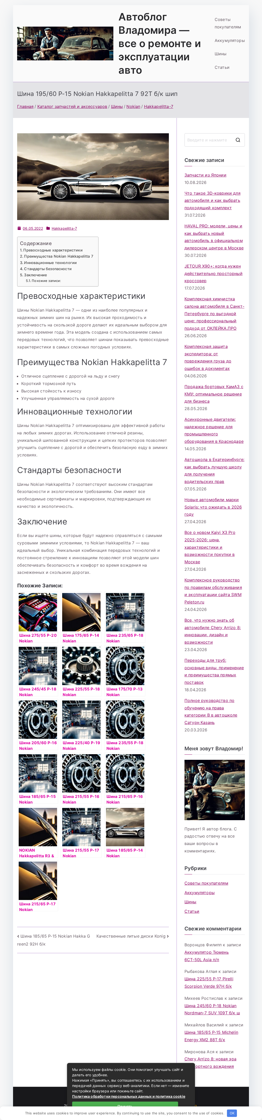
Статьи (222, 67)
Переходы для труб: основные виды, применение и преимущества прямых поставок (214, 671)
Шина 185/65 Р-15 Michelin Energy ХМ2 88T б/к (211, 1036)
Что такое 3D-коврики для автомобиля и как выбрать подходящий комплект (212, 201)
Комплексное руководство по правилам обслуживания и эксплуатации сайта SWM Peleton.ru (213, 591)
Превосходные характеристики (52, 250)
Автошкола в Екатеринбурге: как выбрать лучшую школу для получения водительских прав (214, 470)
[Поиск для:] (215, 140)
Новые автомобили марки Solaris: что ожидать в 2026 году (213, 507)
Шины (221, 53)
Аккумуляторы (230, 40)
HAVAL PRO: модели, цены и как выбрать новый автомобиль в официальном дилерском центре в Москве (214, 236)
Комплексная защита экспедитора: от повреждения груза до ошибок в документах (207, 357)
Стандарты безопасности (48, 269)
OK (232, 1113)
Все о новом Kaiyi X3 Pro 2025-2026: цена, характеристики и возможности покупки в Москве (209, 547)
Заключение (35, 275)
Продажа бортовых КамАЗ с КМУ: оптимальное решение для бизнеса (213, 394)
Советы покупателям (228, 23)
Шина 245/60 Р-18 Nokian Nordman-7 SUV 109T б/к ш (212, 1009)
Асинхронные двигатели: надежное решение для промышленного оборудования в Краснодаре (214, 430)
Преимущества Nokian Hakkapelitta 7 (58, 256)
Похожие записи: (46, 281)
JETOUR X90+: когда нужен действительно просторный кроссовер (213, 273)
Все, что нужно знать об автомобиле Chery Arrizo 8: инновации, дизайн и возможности (212, 631)
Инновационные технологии (50, 262)
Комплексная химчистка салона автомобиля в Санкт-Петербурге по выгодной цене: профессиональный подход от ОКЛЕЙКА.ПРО (214, 313)
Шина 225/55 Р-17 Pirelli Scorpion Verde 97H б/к (208, 982)
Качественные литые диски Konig (131, 936)
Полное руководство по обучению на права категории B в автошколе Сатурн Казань (210, 711)
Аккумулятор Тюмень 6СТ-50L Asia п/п (206, 956)
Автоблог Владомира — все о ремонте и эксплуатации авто (159, 43)
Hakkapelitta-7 (64, 228)
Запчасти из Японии (205, 175)
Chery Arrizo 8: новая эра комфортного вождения (210, 1062)
